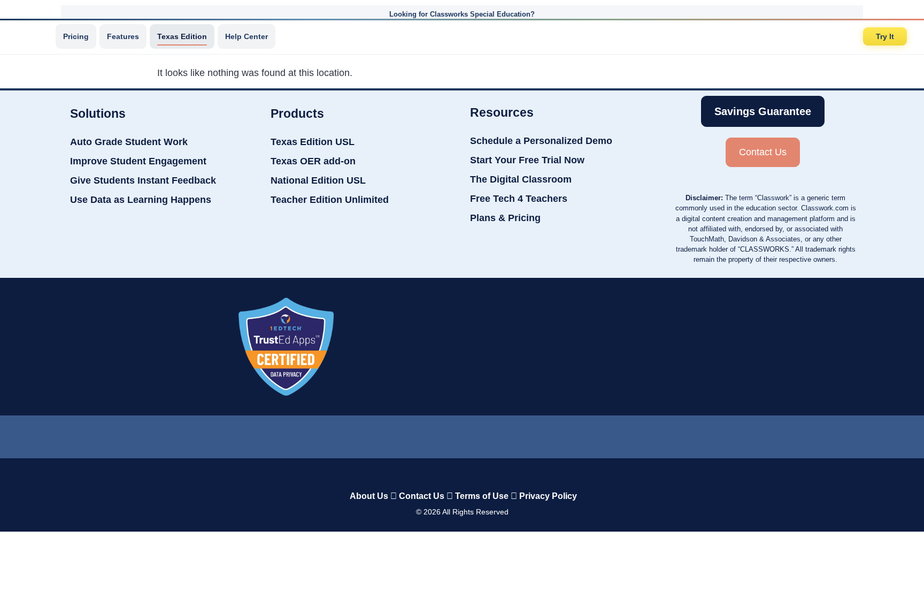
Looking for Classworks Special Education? (462, 14)
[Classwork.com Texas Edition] (31, 36)
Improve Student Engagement (138, 161)
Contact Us (421, 496)
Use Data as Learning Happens (140, 199)
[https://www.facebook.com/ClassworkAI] (461, 434)
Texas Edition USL (313, 142)
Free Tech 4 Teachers (518, 198)
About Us (369, 496)
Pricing (76, 36)
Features (123, 36)
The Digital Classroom (521, 179)
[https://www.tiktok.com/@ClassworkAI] (419, 434)
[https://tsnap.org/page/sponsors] (647, 346)
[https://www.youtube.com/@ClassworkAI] (548, 434)
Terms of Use (482, 496)
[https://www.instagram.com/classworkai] (504, 434)
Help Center (246, 36)
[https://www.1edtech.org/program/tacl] (286, 347)
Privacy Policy (548, 496)
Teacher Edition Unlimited (330, 199)
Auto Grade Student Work (129, 142)
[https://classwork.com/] (451, 474)
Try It (885, 36)
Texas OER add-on (313, 161)
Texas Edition (182, 36)
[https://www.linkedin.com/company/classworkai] (376, 434)
